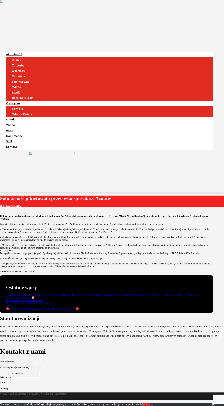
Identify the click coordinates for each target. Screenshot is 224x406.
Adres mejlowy (7, 367)
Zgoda (146, 404)
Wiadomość (5, 377)
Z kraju (16, 59)
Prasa (9, 130)
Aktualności (14, 54)
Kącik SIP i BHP (22, 97)
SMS (9, 141)
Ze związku (19, 76)
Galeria (10, 119)
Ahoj (8, 306)
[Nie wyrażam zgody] (151, 405)
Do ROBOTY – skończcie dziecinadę (24, 300)
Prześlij (4, 388)
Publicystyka (20, 81)
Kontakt (11, 146)
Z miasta (18, 65)
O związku (13, 103)
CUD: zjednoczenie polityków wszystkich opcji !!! (30, 303)
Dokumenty (14, 135)
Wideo (16, 86)
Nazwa (3, 361)
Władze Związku (23, 114)
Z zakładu (18, 70)
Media (16, 92)
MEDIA (16, 206)
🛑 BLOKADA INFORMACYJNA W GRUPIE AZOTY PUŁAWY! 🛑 (42, 308)
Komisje (17, 108)
